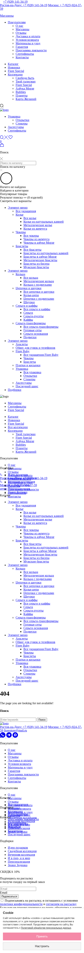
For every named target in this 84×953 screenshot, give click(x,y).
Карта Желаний (26, 99)
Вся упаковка (32, 372)
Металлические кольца (38, 281)
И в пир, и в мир (19, 858)
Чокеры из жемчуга (36, 239)
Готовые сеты (32, 330)
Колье (19, 214)
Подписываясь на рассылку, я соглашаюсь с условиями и (39, 902)
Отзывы (21, 32)
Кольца (20, 274)
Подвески (30, 337)
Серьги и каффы (27, 305)
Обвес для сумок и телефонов (35, 347)
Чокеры (21, 232)
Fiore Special (16, 71)
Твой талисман (26, 81)
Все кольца (30, 277)
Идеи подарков (18, 474)
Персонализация (19, 488)
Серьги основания (35, 333)
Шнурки (29, 302)
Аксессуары (16, 127)
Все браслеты (32, 249)
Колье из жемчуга (35, 228)
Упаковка (14, 116)
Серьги (28, 312)
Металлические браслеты (40, 260)
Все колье (29, 218)
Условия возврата (27, 39)
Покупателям (17, 22)
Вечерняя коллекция (21, 481)
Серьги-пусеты (33, 316)
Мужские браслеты (36, 267)
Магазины (22, 29)
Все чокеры (31, 235)
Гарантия (22, 46)
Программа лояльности (31, 50)
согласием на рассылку (61, 904)
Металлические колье (37, 225)
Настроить (42, 946)
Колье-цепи (31, 295)
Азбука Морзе (25, 88)
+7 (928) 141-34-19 (15, 1)
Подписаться (9, 896)
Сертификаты (25, 53)
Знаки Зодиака (17, 492)
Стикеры (22, 123)
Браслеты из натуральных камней (45, 253)
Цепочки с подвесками (38, 298)
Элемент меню (18, 207)
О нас (19, 25)
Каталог (13, 64)
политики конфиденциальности (21, 904)
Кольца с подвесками (37, 284)
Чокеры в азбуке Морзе (38, 242)
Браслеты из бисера (36, 263)
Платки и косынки (28, 365)
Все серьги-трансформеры (40, 326)
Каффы (28, 319)
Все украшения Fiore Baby (40, 354)
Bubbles (21, 92)
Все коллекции (18, 427)
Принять (42, 936)
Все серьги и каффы (36, 309)
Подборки (14, 389)
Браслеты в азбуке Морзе (40, 256)
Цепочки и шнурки (28, 288)
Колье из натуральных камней (43, 221)
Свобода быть (25, 78)
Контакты (22, 57)
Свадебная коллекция (22, 817)
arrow (3, 488)
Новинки (14, 67)
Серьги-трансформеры (31, 323)
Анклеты (22, 344)
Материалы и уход (28, 43)
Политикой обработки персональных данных (46, 928)
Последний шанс (27, 386)
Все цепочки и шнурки (38, 291)
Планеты (22, 95)
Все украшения (26, 211)
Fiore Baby (22, 351)
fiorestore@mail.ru (15, 730)
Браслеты (22, 246)
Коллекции (15, 74)
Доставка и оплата (28, 36)
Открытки (22, 120)
